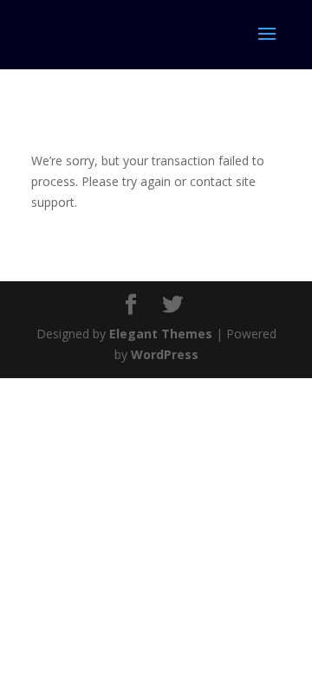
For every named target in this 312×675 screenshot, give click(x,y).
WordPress (164, 354)
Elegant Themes (160, 333)
